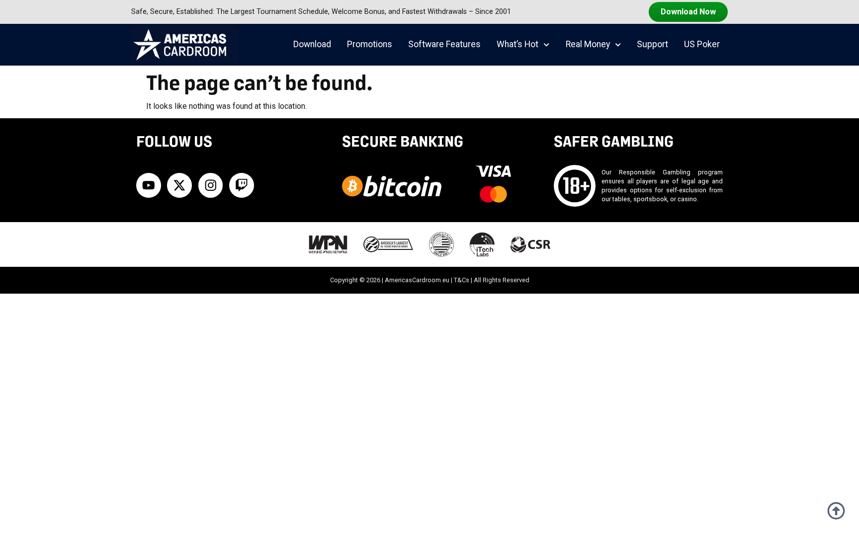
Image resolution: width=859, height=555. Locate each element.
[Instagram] (210, 185)
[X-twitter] (179, 185)
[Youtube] (148, 185)
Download (312, 44)
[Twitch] (241, 185)
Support (652, 44)
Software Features (444, 44)
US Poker (702, 44)
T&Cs (461, 280)
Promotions (369, 44)
